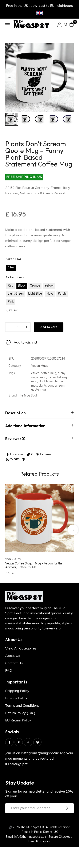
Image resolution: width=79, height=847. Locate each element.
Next (69, 77)
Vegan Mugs (39, 366)
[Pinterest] (37, 742)
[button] (73, 530)
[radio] (11, 268)
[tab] (39, 412)
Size (9, 259)
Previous (9, 77)
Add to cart (48, 327)
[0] (72, 24)
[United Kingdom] (39, 13)
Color (10, 277)
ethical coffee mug (43, 373)
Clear (13, 310)
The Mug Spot (27, 395)
